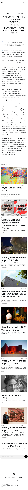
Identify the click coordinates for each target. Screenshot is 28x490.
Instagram (7, 477)
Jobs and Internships (9, 480)
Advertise (20, 477)
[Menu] (26, 2)
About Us (14, 477)
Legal (17, 480)
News (8, 13)
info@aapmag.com (4, 486)
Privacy (22, 480)
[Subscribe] (26, 456)
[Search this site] (23, 2)
